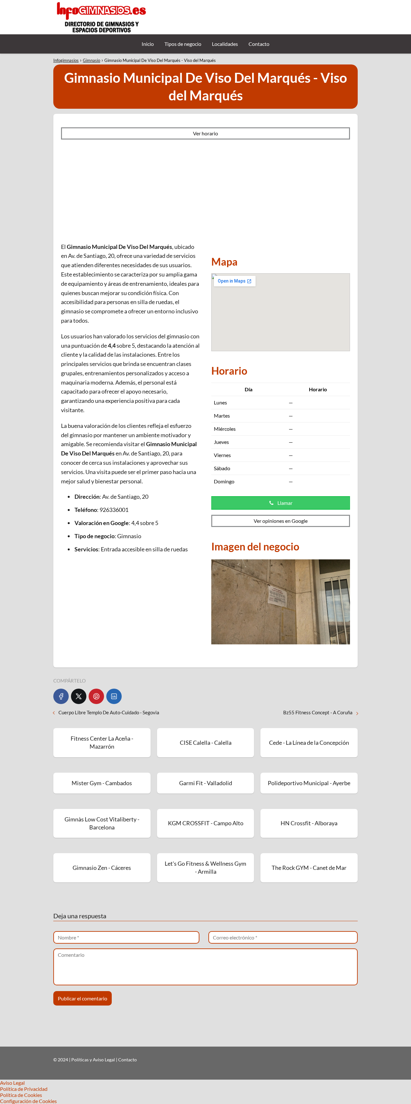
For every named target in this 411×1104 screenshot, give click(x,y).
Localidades (225, 44)
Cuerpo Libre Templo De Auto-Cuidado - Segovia (108, 712)
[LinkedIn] (114, 696)
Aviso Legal (12, 1083)
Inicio (148, 44)
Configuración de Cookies (28, 1101)
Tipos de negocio (182, 44)
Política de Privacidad (24, 1089)
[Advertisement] (205, 191)
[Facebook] (61, 696)
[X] (78, 696)
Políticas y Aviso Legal (93, 1059)
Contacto (259, 44)
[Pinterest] (96, 696)
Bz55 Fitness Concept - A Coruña (318, 712)
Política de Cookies (21, 1095)
